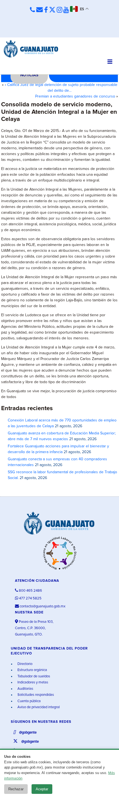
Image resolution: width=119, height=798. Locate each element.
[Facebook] (46, 10)
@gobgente (27, 732)
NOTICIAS (29, 75)
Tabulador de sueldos (33, 676)
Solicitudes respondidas (35, 695)
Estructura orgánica (32, 670)
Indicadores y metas (32, 682)
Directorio (24, 664)
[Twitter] (52, 10)
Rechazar (16, 789)
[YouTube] (66, 10)
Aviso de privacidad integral (38, 707)
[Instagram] (59, 10)
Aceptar (42, 789)
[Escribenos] (39, 10)
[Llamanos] (32, 10)
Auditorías (25, 689)
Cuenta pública (29, 701)
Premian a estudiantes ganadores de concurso (75, 96)
